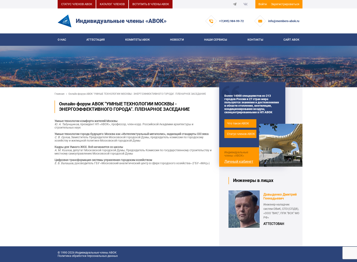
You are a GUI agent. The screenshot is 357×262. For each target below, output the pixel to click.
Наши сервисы (215, 39)
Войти (262, 4)
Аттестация (95, 39)
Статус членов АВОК (241, 134)
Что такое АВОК (238, 123)
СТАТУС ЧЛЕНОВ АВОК (76, 4)
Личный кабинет (238, 161)
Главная (59, 93)
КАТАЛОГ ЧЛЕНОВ (112, 4)
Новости (177, 39)
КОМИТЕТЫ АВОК (137, 39)
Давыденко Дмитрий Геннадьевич (280, 196)
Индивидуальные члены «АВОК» (236, 154)
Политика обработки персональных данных (88, 255)
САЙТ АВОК (291, 39)
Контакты (255, 39)
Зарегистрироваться (285, 4)
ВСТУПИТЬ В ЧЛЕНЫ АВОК (150, 4)
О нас (62, 39)
